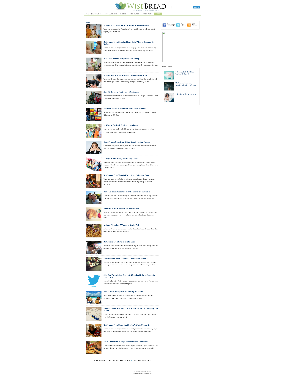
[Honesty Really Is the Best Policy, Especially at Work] (93, 87)
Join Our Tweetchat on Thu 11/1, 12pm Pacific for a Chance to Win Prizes (129, 276)
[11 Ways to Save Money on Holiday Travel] (93, 170)
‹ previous (102, 360)
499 (139, 360)
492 (114, 360)
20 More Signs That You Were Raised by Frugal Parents (126, 25)
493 (117, 360)
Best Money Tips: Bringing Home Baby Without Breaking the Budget (129, 42)
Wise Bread (142, 371)
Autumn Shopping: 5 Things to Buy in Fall (121, 225)
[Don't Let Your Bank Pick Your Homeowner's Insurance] (93, 203)
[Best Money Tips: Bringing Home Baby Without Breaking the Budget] (93, 53)
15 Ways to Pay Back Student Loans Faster (121, 125)
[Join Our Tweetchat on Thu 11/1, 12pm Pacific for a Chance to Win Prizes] (93, 286)
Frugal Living (111, 14)
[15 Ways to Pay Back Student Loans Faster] (93, 136)
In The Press (147, 14)
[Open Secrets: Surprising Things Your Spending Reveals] (93, 153)
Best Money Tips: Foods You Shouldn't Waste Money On (127, 325)
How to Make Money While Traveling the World (123, 291)
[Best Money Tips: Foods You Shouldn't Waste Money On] (93, 336)
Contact (149, 371)
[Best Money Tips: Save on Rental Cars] (93, 253)
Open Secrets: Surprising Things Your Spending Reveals (127, 141)
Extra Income (132, 298)
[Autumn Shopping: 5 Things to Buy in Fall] (93, 236)
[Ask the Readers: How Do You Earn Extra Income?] (93, 120)
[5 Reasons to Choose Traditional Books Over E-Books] (93, 270)
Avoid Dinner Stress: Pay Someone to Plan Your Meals (126, 341)
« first (96, 360)
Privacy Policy (148, 373)
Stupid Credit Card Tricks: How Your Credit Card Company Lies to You (131, 309)
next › (144, 360)
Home (88, 22)
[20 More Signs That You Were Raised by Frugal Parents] (93, 36)
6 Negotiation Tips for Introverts (185, 94)
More (158, 14)
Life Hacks (134, 14)
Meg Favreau (110, 132)
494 (121, 360)
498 (135, 360)
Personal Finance (94, 14)
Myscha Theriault (112, 298)
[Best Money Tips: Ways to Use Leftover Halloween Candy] (93, 186)
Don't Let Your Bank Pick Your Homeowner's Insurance (127, 191)
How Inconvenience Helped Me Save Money (121, 58)
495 (125, 360)
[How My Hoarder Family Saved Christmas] (93, 103)
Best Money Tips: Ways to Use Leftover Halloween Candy (127, 175)
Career (123, 14)
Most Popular (167, 66)
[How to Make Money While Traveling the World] (93, 303)
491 (110, 360)
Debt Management (129, 132)
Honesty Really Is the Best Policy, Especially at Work (125, 75)
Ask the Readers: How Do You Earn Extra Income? (125, 108)
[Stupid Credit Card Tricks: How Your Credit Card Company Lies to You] (93, 320)
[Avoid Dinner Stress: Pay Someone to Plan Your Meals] (93, 353)
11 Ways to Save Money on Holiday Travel (121, 158)
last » (148, 360)
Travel (139, 298)
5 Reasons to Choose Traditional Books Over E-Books (126, 258)
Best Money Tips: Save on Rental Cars (119, 241)
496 (128, 360)
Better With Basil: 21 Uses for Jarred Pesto (121, 208)
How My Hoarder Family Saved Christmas (121, 91)
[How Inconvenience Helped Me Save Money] (93, 70)
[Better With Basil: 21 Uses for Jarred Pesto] (93, 220)
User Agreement (138, 373)
